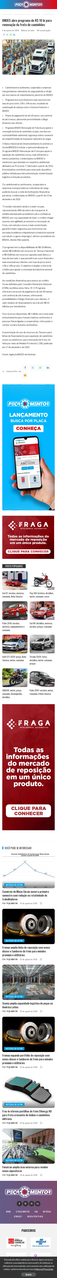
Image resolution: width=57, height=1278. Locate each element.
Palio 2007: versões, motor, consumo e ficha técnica (41, 692)
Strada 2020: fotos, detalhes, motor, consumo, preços (41, 660)
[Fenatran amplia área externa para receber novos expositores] (28, 1146)
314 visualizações (44, 30)
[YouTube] (37, 1203)
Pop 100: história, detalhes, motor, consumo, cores (42, 594)
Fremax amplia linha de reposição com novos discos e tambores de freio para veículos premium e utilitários (26, 951)
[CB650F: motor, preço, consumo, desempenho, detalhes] (15, 677)
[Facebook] (4, 34)
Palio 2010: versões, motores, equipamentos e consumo (13, 627)
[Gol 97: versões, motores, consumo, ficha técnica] (15, 580)
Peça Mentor (12, 903)
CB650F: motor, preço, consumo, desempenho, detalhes (12, 694)
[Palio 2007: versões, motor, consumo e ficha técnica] (42, 677)
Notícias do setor (28, 30)
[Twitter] (7, 34)
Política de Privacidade (44, 1269)
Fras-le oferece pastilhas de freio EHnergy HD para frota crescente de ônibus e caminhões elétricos (27, 1115)
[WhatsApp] (10, 34)
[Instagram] (31, 1203)
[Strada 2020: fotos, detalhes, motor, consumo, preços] (42, 644)
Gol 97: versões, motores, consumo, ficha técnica (13, 594)
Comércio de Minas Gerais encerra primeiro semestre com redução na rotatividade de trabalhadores (25, 895)
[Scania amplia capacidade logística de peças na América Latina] (28, 982)
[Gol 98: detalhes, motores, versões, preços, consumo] (42, 610)
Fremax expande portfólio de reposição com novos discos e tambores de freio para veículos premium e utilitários (27, 1059)
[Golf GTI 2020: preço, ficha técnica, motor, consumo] (15, 644)
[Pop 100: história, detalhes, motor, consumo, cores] (42, 580)
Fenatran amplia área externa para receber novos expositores (25, 1169)
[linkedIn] (48, 368)
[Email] (25, 375)
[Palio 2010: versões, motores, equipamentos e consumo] (15, 610)
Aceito (28, 1274)
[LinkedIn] (14, 34)
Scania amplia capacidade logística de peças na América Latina (27, 1005)
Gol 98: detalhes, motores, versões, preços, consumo (41, 625)
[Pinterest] (25, 1203)
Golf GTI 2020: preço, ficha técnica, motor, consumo (14, 658)
